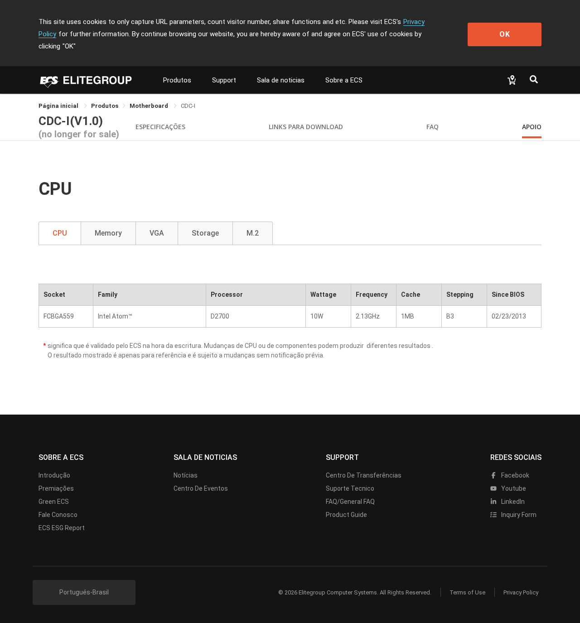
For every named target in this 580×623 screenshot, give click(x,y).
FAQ (432, 126)
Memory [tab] (108, 233)
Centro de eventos (201, 488)
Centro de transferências (363, 475)
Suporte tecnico (350, 488)
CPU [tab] (60, 233)
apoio (531, 126)
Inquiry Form (518, 514)
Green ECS (54, 501)
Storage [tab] (205, 233)
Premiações (56, 488)
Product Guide (346, 514)
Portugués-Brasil (84, 592)
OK (504, 34)
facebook (514, 475)
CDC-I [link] (188, 105)
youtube (513, 488)
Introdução (54, 475)
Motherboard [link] (149, 105)
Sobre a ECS (343, 80)
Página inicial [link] (59, 105)
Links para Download (306, 126)
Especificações (160, 126)
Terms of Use (467, 592)
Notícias (186, 475)
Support (224, 80)
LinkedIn (512, 501)
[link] (104, 105)
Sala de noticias (280, 80)
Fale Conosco (58, 514)
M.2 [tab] (252, 233)
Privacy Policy (520, 592)
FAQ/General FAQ (350, 501)
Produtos (177, 80)
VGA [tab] (157, 233)
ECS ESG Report (62, 527)
